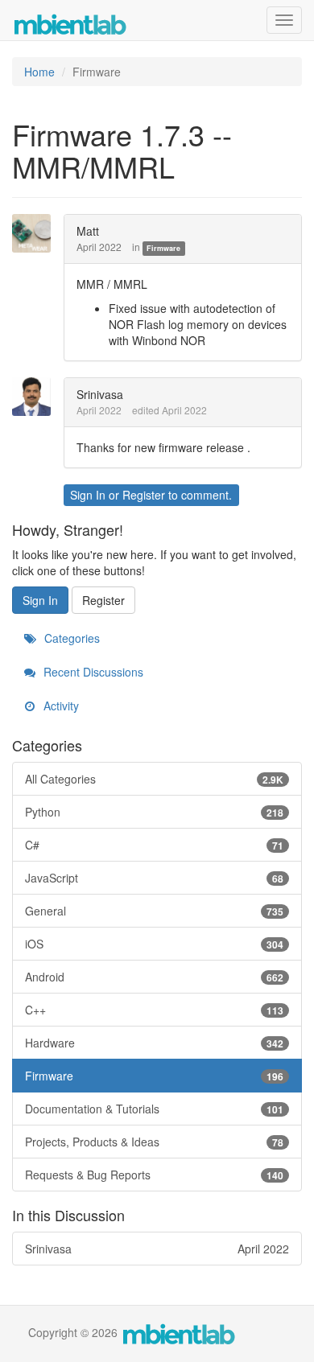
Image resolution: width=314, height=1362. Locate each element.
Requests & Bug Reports (154, 1175)
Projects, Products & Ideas (154, 1142)
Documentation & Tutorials (154, 1109)
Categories (70, 638)
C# (154, 845)
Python (154, 812)
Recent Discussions (91, 672)
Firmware (163, 248)
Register (143, 495)
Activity (59, 705)
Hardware (154, 1043)
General (154, 911)
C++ (154, 1010)
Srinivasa (99, 394)
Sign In (87, 495)
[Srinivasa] (36, 396)
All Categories (154, 779)
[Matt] (36, 233)
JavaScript (154, 878)
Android (154, 977)
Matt (87, 231)
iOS (154, 944)
